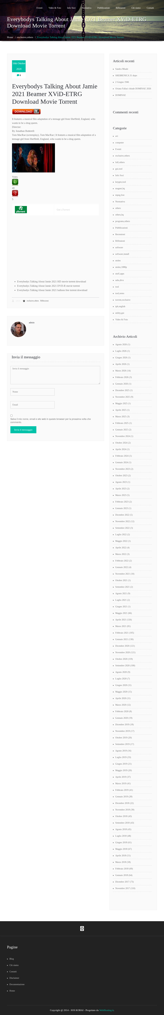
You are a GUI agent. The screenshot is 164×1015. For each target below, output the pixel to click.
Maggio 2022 (121, 541)
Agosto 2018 (121, 829)
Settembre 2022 (122, 528)
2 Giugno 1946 (122, 82)
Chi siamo (136, 8)
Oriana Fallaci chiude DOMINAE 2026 (133, 88)
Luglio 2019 (121, 757)
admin (17, 301)
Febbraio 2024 (121, 456)
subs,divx (119, 280)
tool (117, 287)
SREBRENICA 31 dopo (126, 75)
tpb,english (120, 306)
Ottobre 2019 (121, 737)
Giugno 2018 (121, 842)
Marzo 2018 (120, 862)
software (119, 247)
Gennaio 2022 (121, 567)
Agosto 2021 (121, 593)
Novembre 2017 (122, 888)
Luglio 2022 (121, 534)
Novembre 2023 (122, 469)
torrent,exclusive (122, 300)
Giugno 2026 (121, 357)
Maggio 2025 (121, 403)
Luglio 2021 (121, 600)
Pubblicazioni (103, 8)
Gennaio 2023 (121, 508)
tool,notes (119, 293)
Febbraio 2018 (121, 868)
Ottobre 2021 (121, 580)
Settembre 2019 (122, 744)
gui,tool (118, 169)
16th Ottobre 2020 (18, 66)
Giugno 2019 (121, 764)
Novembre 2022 (122, 521)
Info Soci (71, 8)
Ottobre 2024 (121, 443)
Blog (11, 959)
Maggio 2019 (121, 770)
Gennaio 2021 (121, 639)
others (118, 208)
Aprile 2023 (120, 488)
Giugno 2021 (121, 606)
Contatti (150, 8)
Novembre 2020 (122, 652)
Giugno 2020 (121, 685)
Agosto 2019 (121, 751)
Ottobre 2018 (121, 816)
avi (116, 136)
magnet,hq (120, 188)
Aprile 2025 (120, 410)
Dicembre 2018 (122, 803)
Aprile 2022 (120, 547)
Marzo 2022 (120, 554)
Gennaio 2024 (121, 462)
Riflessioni (120, 8)
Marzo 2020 (120, 705)
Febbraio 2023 (121, 502)
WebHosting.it (106, 1010)
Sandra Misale (121, 69)
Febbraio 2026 (121, 377)
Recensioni (120, 234)
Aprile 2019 (120, 777)
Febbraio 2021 (121, 633)
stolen (118, 260)
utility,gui (119, 313)
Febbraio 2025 (121, 423)
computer (119, 142)
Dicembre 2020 (122, 646)
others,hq (119, 215)
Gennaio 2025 (121, 429)
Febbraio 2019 (121, 790)
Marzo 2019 (120, 783)
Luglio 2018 (121, 836)
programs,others (122, 221)
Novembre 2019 (122, 731)
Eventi (39, 8)
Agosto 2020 (121, 672)
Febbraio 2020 (121, 711)
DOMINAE (120, 95)
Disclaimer (14, 978)
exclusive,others (25, 37)
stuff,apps (119, 273)
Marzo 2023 (120, 495)
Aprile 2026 (120, 364)
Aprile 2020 (120, 698)
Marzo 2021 (120, 626)
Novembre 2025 (122, 397)
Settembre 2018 (122, 823)
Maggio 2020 (121, 692)
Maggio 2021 (121, 613)
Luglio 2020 (121, 678)
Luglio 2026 (121, 351)
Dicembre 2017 (122, 882)
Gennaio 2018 (121, 875)
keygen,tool (120, 182)
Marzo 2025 (120, 416)
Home (10, 37)
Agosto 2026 (121, 344)
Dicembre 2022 (122, 515)
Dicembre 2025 (122, 390)
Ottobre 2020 (121, 659)
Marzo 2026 (120, 370)
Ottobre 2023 (121, 475)
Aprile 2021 (120, 619)
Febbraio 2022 (121, 561)
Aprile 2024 (120, 449)
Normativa (86, 8)
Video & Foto (55, 8)
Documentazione (17, 984)
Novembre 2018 (122, 810)
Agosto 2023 (121, 482)
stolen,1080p (121, 267)
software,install (122, 254)
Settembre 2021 (122, 587)
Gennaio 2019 (121, 796)
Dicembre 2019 (122, 724)
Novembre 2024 (122, 436)
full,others (120, 162)
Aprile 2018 (120, 855)
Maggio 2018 (121, 849)
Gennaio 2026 (121, 384)
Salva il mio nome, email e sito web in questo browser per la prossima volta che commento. (50, 420)
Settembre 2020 (122, 665)
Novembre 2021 (122, 574)
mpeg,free (119, 195)
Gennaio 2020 (121, 718)
